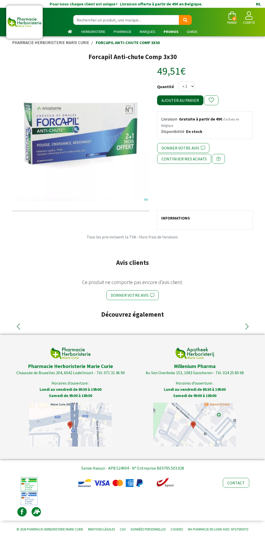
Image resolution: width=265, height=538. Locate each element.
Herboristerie (93, 31)
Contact (236, 482)
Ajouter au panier (180, 100)
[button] (18, 326)
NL (258, 3)
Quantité (165, 86)
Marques (147, 31)
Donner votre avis (181, 148)
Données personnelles (148, 529)
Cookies (177, 529)
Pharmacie (122, 31)
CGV (123, 529)
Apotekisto (218, 529)
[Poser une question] (218, 159)
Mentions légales (101, 529)
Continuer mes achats (184, 158)
